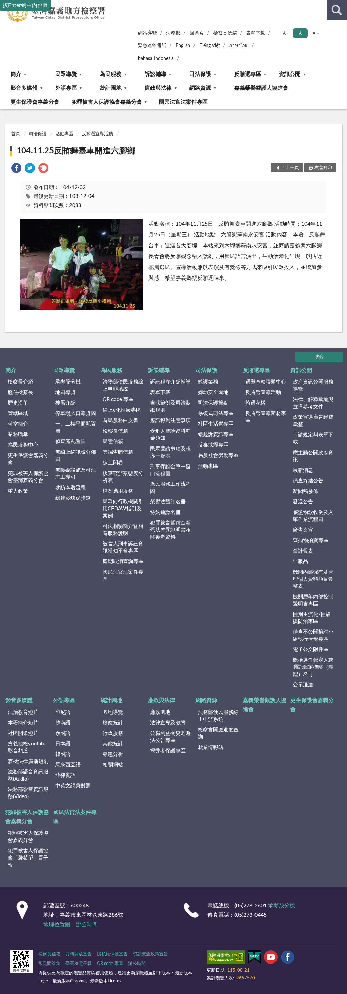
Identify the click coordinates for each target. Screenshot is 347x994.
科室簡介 (18, 424)
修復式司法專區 (215, 413)
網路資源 (200, 88)
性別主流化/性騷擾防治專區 (312, 618)
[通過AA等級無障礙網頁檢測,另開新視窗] (226, 958)
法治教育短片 (23, 712)
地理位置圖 (56, 924)
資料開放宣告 (78, 954)
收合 (319, 357)
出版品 (300, 561)
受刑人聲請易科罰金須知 (170, 435)
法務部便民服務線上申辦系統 (123, 385)
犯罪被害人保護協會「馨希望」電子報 (28, 858)
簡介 (16, 74)
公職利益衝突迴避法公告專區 (170, 737)
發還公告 (303, 501)
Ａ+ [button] (315, 33)
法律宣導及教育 (168, 722)
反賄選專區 (247, 74)
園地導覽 (113, 712)
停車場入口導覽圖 (75, 413)
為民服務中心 (23, 445)
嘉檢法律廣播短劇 (28, 761)
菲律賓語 (65, 775)
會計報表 (303, 551)
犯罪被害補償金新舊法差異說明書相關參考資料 (170, 530)
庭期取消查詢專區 (123, 561)
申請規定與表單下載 (313, 438)
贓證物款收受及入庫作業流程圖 (313, 516)
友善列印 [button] (323, 168)
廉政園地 (160, 712)
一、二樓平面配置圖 (75, 427)
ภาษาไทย (239, 45)
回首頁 (197, 33)
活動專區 (64, 134)
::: (3, 117)
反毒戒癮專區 (213, 445)
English (183, 45)
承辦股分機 (68, 382)
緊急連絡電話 (152, 45)
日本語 (62, 743)
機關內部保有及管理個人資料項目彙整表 (313, 579)
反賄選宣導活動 (97, 134)
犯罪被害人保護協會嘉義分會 (107, 102)
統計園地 (111, 88)
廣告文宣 (303, 530)
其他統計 (113, 743)
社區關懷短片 (23, 733)
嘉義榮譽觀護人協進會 (261, 88)
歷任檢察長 (20, 392)
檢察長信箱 (225, 33)
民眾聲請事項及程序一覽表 (170, 452)
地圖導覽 (65, 392)
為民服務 (111, 74)
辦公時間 (87, 924)
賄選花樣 (255, 403)
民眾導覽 (66, 74)
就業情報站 (210, 747)
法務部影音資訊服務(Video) (28, 793)
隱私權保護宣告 (112, 954)
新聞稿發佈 (305, 491)
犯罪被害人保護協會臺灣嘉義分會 (28, 477)
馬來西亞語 (68, 764)
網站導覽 (147, 33)
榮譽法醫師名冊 (168, 501)
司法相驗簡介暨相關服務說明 (123, 530)
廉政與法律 (158, 88)
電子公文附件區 (310, 649)
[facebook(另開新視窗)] (287, 958)
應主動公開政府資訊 (313, 456)
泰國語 (62, 733)
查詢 (337, 10)
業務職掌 (18, 434)
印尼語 (62, 712)
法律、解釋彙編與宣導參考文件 (313, 403)
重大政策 (18, 491)
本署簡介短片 (23, 722)
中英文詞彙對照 (73, 785)
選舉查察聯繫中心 (265, 382)
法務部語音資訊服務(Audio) (28, 775)
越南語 (62, 722)
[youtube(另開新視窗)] (271, 958)
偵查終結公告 (308, 480)
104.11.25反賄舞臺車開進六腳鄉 (76, 151)
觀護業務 (208, 382)
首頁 (15, 134)
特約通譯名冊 (165, 512)
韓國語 (62, 754)
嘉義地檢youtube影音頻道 (27, 747)
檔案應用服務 (118, 491)
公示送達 (303, 684)
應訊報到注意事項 (170, 420)
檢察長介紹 (20, 382)
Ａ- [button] (285, 33)
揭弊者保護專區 (168, 750)
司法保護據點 (213, 403)
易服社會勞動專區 (218, 455)
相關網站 (113, 764)
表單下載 (255, 33)
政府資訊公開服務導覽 (313, 385)
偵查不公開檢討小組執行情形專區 (313, 635)
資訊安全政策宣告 (150, 954)
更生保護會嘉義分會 (35, 102)
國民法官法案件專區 (183, 102)
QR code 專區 (118, 399)
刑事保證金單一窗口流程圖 (170, 470)
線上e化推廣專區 (122, 410)
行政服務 (113, 733)
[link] (16, 169)
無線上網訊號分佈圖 (75, 456)
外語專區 (66, 88)
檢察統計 (113, 722)
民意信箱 (113, 441)
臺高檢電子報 (78, 963)
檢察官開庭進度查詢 (218, 733)
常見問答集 (49, 963)
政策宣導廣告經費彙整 (313, 421)
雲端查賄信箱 (118, 452)
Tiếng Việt (210, 45)
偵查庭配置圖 (70, 441)
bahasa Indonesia (156, 58)
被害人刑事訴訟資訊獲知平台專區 (123, 547)
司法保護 (200, 74)
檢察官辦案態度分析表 (123, 477)
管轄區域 (18, 413)
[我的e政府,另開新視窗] (254, 958)
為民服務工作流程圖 (170, 488)
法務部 (173, 33)
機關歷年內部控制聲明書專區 (313, 600)
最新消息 (303, 470)
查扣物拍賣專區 (310, 540)
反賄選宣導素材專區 (265, 417)
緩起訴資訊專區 (215, 434)
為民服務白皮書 (120, 420)
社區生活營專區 (215, 424)
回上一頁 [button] (290, 168)
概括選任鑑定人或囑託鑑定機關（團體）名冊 (313, 667)
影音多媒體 (24, 88)
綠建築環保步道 (73, 498)
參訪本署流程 (70, 487)
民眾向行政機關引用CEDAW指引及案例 (123, 508)
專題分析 (113, 754)
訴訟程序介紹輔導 (170, 382)
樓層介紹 (65, 403)
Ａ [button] (300, 33)
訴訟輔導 (155, 74)
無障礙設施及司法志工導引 (75, 474)
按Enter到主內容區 (25, 5)
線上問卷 (113, 462)
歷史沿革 (18, 403)
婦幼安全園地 (213, 392)
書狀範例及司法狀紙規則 (170, 406)
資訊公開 (290, 74)
